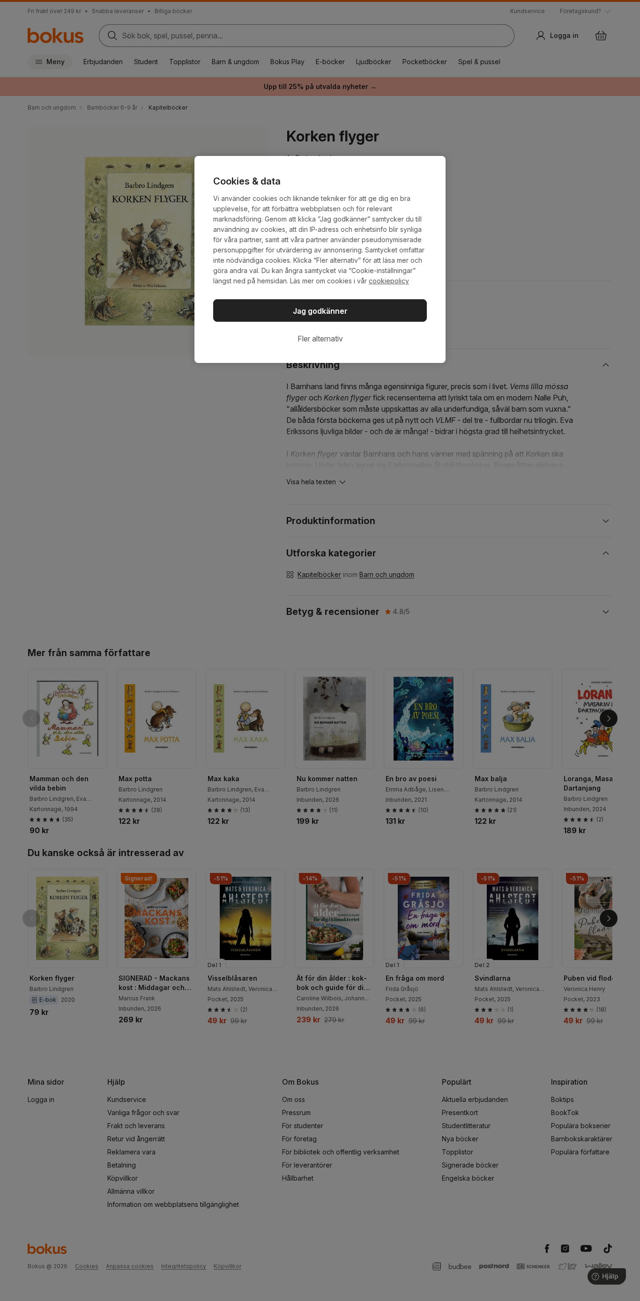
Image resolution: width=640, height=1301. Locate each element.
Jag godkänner (320, 311)
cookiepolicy (389, 281)
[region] (320, 259)
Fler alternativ (320, 338)
